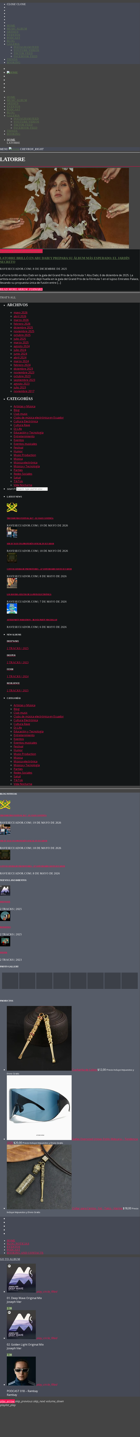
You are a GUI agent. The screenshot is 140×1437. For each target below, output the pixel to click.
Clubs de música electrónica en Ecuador (39, 417)
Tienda (12, 59)
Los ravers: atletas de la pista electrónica (29, 594)
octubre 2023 (22, 376)
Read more (21, 289)
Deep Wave (5, 902)
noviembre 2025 (24, 331)
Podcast (13, 37)
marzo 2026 (21, 320)
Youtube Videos (26, 50)
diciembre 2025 (23, 327)
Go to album (10, 1259)
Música (18, 459)
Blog (11, 41)
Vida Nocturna (23, 485)
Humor (18, 451)
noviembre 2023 (24, 372)
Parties (18, 470)
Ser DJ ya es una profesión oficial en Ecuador (30, 544)
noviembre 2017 (24, 391)
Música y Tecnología (27, 466)
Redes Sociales (23, 474)
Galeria (13, 44)
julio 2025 (20, 339)
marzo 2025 (21, 342)
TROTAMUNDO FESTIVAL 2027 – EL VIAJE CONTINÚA (30, 518)
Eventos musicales (25, 444)
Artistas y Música (11, 251)
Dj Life (18, 429)
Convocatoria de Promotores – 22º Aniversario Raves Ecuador (39, 569)
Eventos (13, 34)
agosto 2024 (22, 346)
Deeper (3, 952)
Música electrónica (25, 462)
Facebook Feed (25, 56)
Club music (20, 414)
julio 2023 (20, 387)
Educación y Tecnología (28, 432)
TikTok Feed (23, 53)
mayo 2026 (20, 312)
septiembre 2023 (24, 380)
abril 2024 (20, 357)
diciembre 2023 (23, 369)
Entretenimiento (32, 251)
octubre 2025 (22, 335)
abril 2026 (20, 316)
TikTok (18, 481)
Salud (17, 477)
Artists (12, 31)
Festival (18, 447)
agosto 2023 (22, 384)
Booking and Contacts (25, 1252)
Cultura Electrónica (26, 421)
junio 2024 (20, 354)
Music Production (25, 455)
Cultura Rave (22, 425)
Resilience (5, 927)
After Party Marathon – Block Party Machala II (32, 620)
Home (11, 25)
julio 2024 (20, 350)
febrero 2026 (22, 324)
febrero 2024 (22, 365)
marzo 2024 (21, 361)
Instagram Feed (26, 47)
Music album (17, 28)
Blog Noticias (18, 1243)
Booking (13, 62)
